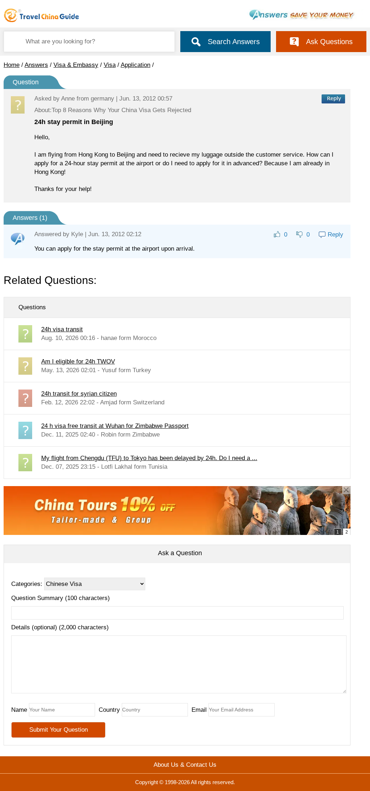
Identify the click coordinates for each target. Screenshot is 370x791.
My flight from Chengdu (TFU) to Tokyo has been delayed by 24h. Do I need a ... (149, 458)
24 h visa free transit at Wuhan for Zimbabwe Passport (115, 425)
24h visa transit (62, 329)
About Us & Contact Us (185, 764)
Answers (36, 64)
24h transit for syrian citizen (79, 393)
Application (135, 64)
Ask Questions (329, 42)
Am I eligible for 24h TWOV (78, 361)
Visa (110, 64)
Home (12, 64)
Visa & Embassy (75, 64)
